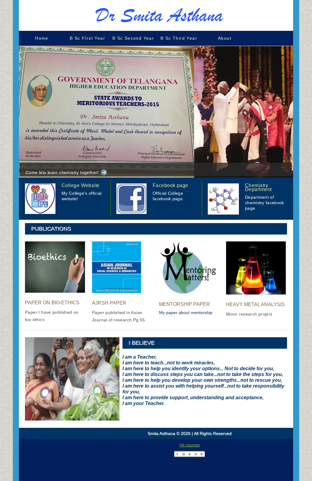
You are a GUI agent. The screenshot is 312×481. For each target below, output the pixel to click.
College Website (81, 185)
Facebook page (170, 185)
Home (41, 38)
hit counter (189, 444)
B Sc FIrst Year (87, 38)
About (224, 38)
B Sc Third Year (179, 38)
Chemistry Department (258, 187)
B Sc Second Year (133, 38)
